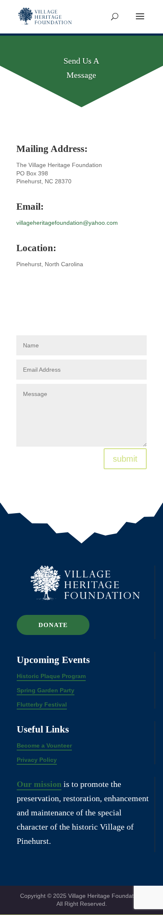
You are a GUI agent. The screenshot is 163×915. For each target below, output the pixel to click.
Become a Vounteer (44, 745)
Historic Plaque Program (51, 676)
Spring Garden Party (45, 690)
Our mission (39, 784)
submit (125, 458)
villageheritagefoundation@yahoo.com (67, 222)
